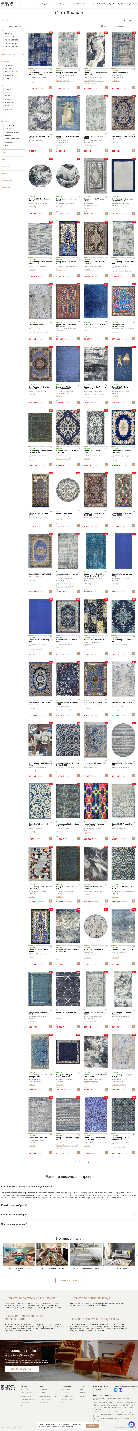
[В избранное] (51, 70)
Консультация (44, 1403)
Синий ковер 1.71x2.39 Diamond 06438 (120, 1138)
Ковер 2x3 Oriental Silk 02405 (40, 702)
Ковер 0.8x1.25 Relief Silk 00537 (38, 825)
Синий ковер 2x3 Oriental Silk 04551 (94, 514)
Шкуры (23, 1406)
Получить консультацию (22, 1369)
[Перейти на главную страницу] (7, 4)
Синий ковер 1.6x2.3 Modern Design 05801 (95, 1076)
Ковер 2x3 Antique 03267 (121, 73)
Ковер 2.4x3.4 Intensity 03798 (95, 640)
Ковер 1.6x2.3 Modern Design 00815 (123, 764)
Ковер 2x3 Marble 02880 (38, 1138)
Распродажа (64, 4)
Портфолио (46, 4)
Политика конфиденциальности (125, 1428)
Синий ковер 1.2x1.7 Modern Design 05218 (95, 388)
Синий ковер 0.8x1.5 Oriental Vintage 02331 (40, 1076)
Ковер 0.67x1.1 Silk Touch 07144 (66, 262)
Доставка (43, 1393)
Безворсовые (25, 1403)
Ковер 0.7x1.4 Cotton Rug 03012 (122, 575)
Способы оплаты (67, 1396)
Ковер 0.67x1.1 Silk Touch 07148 (38, 514)
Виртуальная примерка (48, 1396)
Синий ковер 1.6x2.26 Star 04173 (122, 640)
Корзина (134, 4)
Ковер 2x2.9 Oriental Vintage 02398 (67, 137)
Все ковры (24, 1389)
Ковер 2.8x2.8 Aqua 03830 (66, 513)
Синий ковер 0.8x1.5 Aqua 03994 (94, 451)
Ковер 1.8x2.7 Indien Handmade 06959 (64, 388)
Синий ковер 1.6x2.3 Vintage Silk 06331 (67, 825)
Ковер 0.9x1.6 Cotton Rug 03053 (39, 640)
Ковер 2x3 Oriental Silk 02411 (40, 574)
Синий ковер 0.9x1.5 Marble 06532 (95, 137)
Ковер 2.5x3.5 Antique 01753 (95, 763)
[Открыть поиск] (114, 4)
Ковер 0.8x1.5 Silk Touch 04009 (38, 950)
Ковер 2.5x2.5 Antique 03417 (95, 949)
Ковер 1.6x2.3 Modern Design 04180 (67, 1138)
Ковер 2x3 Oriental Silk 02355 (95, 702)
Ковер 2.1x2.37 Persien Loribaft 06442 (121, 325)
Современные (26, 1393)
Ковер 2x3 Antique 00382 (38, 324)
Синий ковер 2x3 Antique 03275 (94, 200)
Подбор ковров (45, 1399)
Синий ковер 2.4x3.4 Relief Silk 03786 (67, 451)
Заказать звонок (100, 4)
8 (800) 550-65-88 (80, 4)
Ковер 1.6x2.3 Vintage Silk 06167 (122, 825)
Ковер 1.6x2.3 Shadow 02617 (95, 324)
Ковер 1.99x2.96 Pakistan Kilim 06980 (66, 325)
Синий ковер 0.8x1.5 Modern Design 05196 (95, 73)
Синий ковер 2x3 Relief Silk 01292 (67, 703)
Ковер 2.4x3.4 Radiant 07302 (123, 949)
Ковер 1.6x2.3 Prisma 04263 (67, 1012)
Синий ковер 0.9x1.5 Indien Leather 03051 (94, 1138)
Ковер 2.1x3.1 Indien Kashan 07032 (67, 888)
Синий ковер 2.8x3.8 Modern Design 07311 (40, 262)
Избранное (124, 4)
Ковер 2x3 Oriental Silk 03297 (123, 136)
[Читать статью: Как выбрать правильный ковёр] (86, 1254)
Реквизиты (82, 1396)
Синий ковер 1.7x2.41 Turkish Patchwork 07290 (40, 73)
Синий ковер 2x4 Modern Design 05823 (122, 1013)
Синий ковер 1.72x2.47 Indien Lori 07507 (40, 888)
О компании (66, 1389)
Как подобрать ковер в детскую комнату (18, 1269)
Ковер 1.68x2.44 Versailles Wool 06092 (122, 451)
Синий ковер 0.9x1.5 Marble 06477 (123, 262)
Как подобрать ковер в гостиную (52, 1268)
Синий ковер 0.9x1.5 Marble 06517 (95, 1013)
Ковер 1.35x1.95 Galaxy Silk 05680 (39, 137)
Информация (36, 4)
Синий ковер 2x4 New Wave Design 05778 (67, 950)
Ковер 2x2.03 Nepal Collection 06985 (64, 1076)
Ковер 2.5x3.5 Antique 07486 (123, 702)
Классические (26, 1396)
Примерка (43, 1389)
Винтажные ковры (119, 1268)
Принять (92, 1425)
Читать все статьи (69, 1280)
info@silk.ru (97, 1389)
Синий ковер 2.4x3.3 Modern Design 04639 (67, 764)
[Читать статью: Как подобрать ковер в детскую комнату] (19, 1254)
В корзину (50, 87)
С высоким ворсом (27, 1399)
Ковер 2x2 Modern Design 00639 (39, 200)
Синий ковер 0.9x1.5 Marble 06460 (67, 575)
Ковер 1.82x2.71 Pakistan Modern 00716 (94, 825)
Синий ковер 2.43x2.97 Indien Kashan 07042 (40, 451)
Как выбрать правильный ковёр (86, 1268)
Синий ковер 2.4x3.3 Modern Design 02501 (40, 764)
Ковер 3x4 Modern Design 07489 (94, 888)
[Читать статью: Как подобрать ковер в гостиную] (52, 1254)
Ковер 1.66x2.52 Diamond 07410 (122, 888)
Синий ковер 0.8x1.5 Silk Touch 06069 (121, 514)
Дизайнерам (66, 1393)
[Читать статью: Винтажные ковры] (119, 1254)
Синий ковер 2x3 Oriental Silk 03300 (39, 388)
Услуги (28, 4)
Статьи (81, 1389)
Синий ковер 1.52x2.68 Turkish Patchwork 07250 (94, 575)
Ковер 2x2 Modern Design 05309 (66, 200)
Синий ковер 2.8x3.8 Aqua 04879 (66, 640)
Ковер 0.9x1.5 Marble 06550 (67, 73)
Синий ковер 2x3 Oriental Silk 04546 (94, 262)
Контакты (55, 4)
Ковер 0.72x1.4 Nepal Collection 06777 (120, 388)
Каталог (22, 4)
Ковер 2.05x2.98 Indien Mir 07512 (39, 1013)
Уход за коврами (67, 1406)
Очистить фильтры (128, 21)
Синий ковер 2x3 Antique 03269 (122, 1076)
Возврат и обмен (68, 1399)
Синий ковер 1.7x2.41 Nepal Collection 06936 (122, 200)
